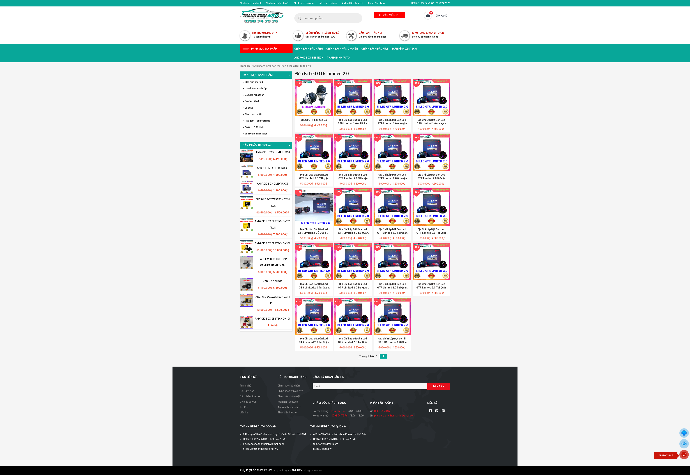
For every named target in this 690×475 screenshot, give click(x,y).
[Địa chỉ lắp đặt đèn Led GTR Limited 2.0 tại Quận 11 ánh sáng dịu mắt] (392, 206)
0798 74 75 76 (340, 415)
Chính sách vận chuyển (277, 3)
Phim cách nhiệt (253, 114)
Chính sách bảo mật (304, 3)
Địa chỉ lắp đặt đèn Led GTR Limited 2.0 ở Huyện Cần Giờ (392, 123)
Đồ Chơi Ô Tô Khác (254, 127)
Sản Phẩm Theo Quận (256, 133)
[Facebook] (430, 411)
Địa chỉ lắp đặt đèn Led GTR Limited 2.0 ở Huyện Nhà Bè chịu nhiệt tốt (392, 178)
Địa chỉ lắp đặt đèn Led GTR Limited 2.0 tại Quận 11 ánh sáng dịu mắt (392, 233)
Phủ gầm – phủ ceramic (257, 120)
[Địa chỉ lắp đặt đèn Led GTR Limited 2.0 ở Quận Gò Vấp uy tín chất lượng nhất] (314, 206)
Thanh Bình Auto (376, 3)
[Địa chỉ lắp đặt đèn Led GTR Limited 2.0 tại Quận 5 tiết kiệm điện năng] (431, 261)
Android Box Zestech (352, 3)
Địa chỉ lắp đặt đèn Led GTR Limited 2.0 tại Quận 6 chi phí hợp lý (392, 288)
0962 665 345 (338, 411)
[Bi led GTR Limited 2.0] (314, 97)
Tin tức (244, 407)
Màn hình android (254, 82)
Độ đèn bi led (252, 101)
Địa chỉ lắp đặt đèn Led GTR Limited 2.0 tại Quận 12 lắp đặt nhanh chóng (353, 233)
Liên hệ (244, 412)
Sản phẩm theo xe (250, 396)
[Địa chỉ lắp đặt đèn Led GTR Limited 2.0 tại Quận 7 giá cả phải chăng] (353, 261)
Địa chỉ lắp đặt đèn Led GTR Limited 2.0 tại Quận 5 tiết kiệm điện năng (431, 288)
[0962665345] (685, 455)
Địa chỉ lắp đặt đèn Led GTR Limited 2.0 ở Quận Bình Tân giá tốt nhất (431, 178)
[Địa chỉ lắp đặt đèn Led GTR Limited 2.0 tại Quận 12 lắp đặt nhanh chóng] (353, 206)
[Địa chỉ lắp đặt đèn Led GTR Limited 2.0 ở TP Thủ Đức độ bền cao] (353, 97)
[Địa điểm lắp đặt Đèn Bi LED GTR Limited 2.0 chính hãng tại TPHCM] (392, 316)
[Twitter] (437, 411)
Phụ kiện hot (247, 391)
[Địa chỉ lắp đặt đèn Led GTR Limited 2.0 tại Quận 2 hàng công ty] (353, 316)
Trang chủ (245, 65)
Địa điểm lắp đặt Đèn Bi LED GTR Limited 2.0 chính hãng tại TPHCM (392, 342)
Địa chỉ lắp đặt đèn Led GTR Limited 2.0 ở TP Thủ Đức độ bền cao (353, 123)
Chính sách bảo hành (250, 3)
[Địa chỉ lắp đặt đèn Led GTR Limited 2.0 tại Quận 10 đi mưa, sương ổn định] (431, 206)
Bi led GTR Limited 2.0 (313, 119)
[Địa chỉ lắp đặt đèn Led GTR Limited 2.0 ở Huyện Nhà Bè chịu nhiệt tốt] (392, 152)
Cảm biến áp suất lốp (256, 88)
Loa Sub (249, 107)
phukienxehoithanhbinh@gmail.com (394, 415)
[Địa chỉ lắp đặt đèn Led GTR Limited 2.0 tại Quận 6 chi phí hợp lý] (392, 261)
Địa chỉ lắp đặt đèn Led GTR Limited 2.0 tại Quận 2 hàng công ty (353, 342)
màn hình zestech (328, 3)
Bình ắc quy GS (248, 401)
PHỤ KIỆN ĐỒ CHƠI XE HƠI (256, 470)
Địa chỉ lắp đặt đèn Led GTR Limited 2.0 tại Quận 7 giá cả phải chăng (353, 288)
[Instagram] (443, 411)
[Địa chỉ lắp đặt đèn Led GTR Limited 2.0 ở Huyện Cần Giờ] (392, 97)
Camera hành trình (254, 95)
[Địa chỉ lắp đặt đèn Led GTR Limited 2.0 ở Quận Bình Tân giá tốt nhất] (431, 152)
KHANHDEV (295, 470)
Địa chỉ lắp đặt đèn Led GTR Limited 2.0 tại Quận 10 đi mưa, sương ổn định (431, 233)
